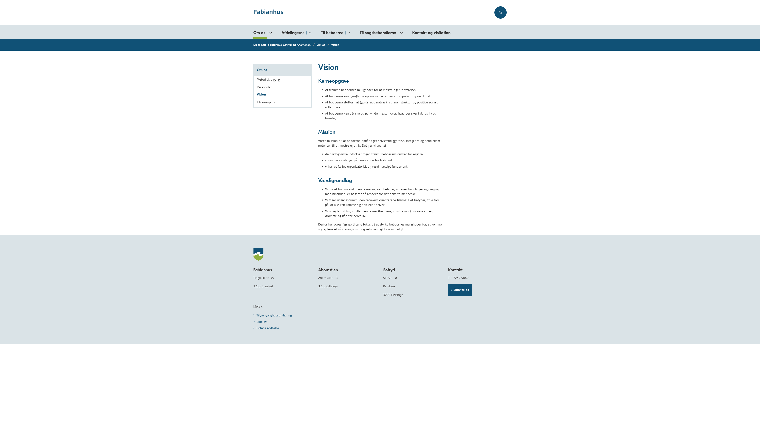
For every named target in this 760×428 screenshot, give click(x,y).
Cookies (261, 322)
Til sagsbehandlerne (378, 32)
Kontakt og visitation (431, 32)
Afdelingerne (293, 32)
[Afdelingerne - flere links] (309, 32)
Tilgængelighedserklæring (274, 315)
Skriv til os (461, 290)
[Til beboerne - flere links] (348, 32)
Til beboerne (332, 32)
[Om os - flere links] (270, 32)
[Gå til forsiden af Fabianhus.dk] (372, 12)
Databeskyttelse (267, 328)
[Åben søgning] (500, 12)
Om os (259, 32)
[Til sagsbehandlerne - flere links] (401, 32)
